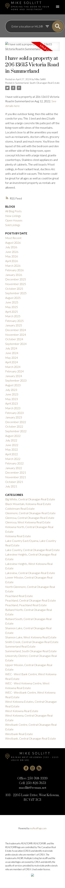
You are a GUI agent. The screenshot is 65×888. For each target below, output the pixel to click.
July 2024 (11, 348)
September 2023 (16, 380)
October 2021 (14, 481)
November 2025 (15, 284)
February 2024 (14, 371)
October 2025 (14, 288)
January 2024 (13, 376)
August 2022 (13, 435)
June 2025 (11, 302)
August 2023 (13, 385)
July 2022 (11, 440)
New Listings (13, 215)
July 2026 (11, 247)
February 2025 (14, 320)
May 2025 (11, 307)
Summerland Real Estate (20, 646)
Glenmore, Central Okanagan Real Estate (30, 513)
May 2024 (11, 357)
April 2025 (11, 311)
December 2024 (15, 330)
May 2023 (11, 399)
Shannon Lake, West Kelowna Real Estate (31, 637)
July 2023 (11, 389)
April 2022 (11, 454)
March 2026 (12, 265)
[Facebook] (26, 768)
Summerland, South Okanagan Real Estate (37, 82)
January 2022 (13, 468)
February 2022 (14, 463)
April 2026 (11, 261)
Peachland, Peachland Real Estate (26, 605)
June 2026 (11, 251)
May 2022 (11, 449)
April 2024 (11, 362)
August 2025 (13, 297)
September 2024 (16, 343)
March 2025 (12, 316)
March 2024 (12, 366)
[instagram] (32, 768)
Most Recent (13, 238)
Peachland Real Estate (19, 596)
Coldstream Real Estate (20, 508)
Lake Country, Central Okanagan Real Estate (32, 550)
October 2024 (14, 339)
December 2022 (15, 422)
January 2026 (13, 274)
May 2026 (11, 256)
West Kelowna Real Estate (21, 711)
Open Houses (13, 220)
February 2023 (14, 412)
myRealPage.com (38, 828)
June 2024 (11, 353)
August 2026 (13, 242)
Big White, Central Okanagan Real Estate (30, 499)
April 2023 (11, 403)
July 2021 (11, 486)
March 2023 (12, 408)
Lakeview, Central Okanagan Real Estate (30, 573)
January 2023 (13, 417)
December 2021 (15, 472)
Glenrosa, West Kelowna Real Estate (28, 522)
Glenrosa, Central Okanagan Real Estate (29, 517)
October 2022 (14, 426)
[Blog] (39, 768)
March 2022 (12, 458)
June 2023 (11, 394)
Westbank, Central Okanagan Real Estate (30, 738)
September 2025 (16, 293)
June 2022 (11, 445)
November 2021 (15, 477)
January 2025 (13, 325)
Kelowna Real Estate (18, 536)
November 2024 (15, 334)
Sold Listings (12, 225)
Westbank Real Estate (19, 734)
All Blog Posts (13, 211)
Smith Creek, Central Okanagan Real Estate (31, 642)
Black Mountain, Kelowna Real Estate (28, 504)
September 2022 (16, 431)
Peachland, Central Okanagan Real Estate (30, 600)
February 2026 (14, 270)
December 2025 (15, 279)
